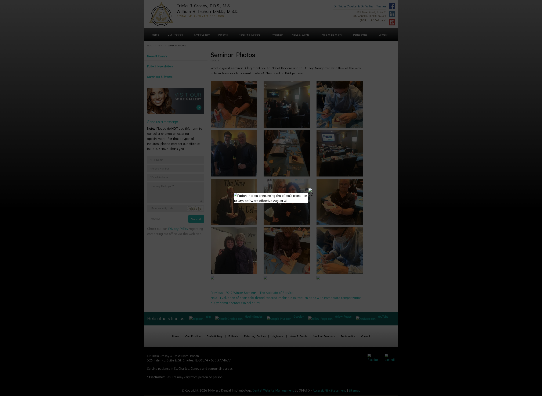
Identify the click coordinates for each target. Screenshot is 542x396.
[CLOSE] (310, 192)
